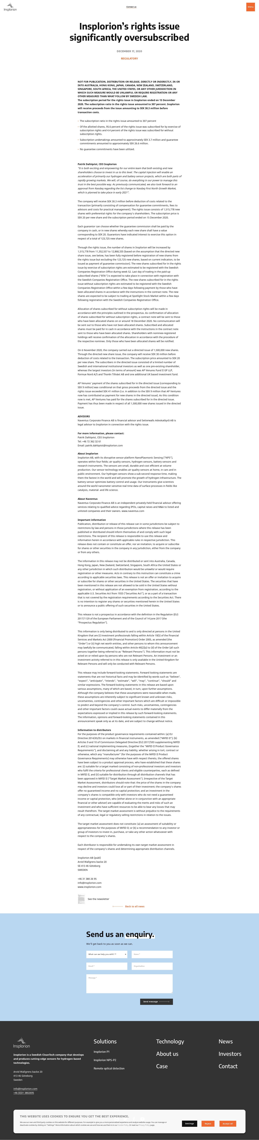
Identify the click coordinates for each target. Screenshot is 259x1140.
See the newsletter (98, 899)
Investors (230, 1053)
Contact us (131, 7)
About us (167, 1053)
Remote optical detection (109, 1068)
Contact (228, 1066)
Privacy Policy (144, 1125)
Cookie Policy (123, 1125)
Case (162, 1066)
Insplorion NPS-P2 (105, 1060)
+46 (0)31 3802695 (23, 1092)
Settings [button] (189, 1123)
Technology (170, 1041)
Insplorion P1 (101, 1051)
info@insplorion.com (25, 1088)
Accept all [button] (228, 1123)
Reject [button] (208, 1123)
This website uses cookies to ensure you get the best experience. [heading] (74, 1116)
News (226, 1041)
